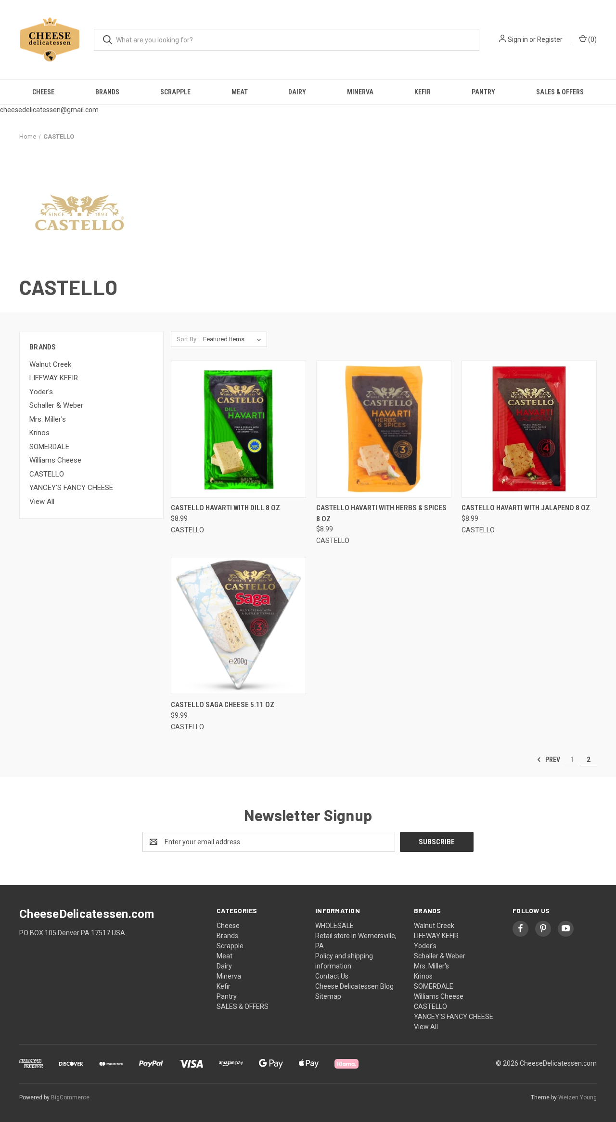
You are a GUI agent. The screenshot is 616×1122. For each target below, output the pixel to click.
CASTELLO (46, 474)
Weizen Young (577, 1097)
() (592, 39)
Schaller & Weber (56, 405)
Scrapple (175, 92)
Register (550, 39)
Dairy (297, 92)
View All (41, 501)
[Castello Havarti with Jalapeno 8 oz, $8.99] (529, 429)
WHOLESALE (334, 925)
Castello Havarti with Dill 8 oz (225, 507)
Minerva (360, 92)
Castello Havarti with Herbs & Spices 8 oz (381, 513)
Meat (239, 92)
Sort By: (187, 339)
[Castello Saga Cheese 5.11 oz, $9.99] (238, 625)
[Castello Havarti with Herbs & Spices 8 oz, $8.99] (383, 429)
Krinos (39, 432)
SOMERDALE (49, 446)
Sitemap (328, 996)
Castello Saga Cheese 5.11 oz (222, 704)
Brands (107, 92)
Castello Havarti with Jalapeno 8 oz (526, 507)
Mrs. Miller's (47, 419)
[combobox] (286, 40)
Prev (552, 759)
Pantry (483, 92)
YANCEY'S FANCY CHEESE (71, 487)
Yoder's (41, 391)
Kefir (422, 92)
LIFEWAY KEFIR (53, 378)
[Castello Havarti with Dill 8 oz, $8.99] (238, 429)
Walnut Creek (50, 364)
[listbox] (234, 339)
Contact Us (331, 976)
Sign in (518, 39)
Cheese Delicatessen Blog (354, 986)
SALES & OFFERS (560, 92)
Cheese (43, 92)
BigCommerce (70, 1097)
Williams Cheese (55, 460)
